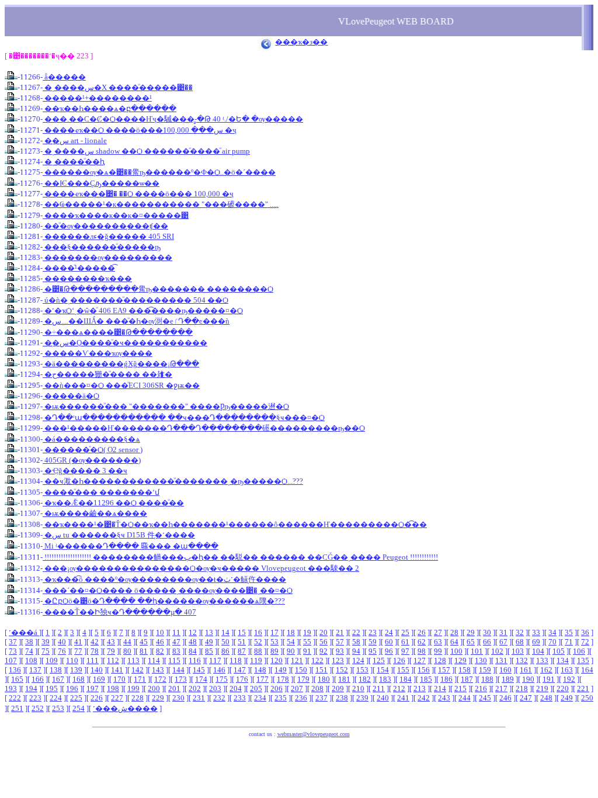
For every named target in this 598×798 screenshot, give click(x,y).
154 (383, 669)
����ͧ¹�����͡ (79, 267)
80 (127, 651)
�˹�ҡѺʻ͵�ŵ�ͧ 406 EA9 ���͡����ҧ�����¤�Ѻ (143, 310)
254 (78, 708)
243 (444, 697)
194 (31, 688)
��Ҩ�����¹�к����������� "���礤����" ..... (161, 204)
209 (338, 688)
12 (193, 632)
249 (567, 697)
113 (133, 660)
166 (38, 679)
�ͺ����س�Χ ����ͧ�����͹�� (118, 87)
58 (356, 641)
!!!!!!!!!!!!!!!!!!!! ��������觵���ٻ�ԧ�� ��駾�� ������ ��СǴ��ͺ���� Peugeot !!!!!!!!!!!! (240, 557)
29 (471, 632)
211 (379, 688)
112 (113, 660)
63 (438, 641)
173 (181, 679)
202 (195, 688)
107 (11, 660)
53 (274, 641)
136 (15, 669)
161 (526, 669)
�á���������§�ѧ (91, 439)
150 (301, 669)
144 (178, 669)
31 (503, 632)
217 (501, 688)
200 (154, 688)
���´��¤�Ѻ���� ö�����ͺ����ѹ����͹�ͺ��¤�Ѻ (168, 590)
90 (291, 651)
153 (362, 669)
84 (193, 651)
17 (274, 632)
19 (307, 632)
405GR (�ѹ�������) (92, 460)
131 (501, 660)
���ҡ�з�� (301, 41)
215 (460, 688)
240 (383, 697)
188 (487, 679)
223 (35, 697)
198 (113, 688)
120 (276, 660)
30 (487, 632)
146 (219, 669)
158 (464, 669)
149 (280, 669)
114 (154, 660)
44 (127, 641)
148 (260, 669)
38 (29, 641)
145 (199, 669)
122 (317, 660)
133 (542, 660)
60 (389, 641)
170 (119, 679)
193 (11, 688)
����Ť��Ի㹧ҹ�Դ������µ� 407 (119, 612)
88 (258, 651)
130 (481, 660)
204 (236, 688)
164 (587, 669)
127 (419, 660)
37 (13, 641)
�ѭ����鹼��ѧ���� (95, 513)
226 (97, 697)
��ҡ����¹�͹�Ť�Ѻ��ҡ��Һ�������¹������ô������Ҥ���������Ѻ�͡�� (235, 524)
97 (405, 651)
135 (583, 660)
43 (111, 641)
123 (338, 660)
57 (340, 641)
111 (92, 660)
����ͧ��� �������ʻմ (101, 492)
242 (424, 697)
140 (97, 669)
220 (563, 688)
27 (438, 632)
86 (225, 651)
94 (356, 651)
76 (62, 651)
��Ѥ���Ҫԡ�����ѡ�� (101, 183)
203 (215, 688)
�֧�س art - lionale (75, 140)
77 (78, 651)
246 (505, 697)
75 (45, 651)
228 (137, 697)
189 (508, 679)
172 (160, 679)
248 (546, 697)
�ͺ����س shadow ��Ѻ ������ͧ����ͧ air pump (146, 151)
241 (403, 697)
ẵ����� (64, 76)
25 (405, 632)
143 (158, 669)
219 (542, 688)
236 (301, 697)
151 (321, 669)
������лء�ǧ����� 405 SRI (108, 236)
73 (13, 651)
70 (552, 641)
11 (176, 632)
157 (444, 669)
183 (385, 679)
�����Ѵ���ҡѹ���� (97, 353)
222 (15, 697)
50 (225, 641)
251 (17, 708)
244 (464, 697)
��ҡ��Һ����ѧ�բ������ (109, 108)
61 (405, 641)
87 (242, 651)
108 (31, 660)
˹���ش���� (125, 708)
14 (225, 632)
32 (520, 632)
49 (209, 641)
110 (72, 660)
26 (422, 632)
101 (477, 651)
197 (92, 688)
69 (536, 641)
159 (485, 669)
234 (260, 697)
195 (52, 688)
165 (17, 679)
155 (403, 669)
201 (174, 688)
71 (569, 641)
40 (62, 641)
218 (522, 688)
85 (209, 651)
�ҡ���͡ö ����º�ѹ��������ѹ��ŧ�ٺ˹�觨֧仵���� (164, 579)
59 (372, 641)
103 (518, 651)
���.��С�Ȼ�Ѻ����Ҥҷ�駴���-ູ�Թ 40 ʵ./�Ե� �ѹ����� (173, 119)
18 (291, 632)
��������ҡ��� (87, 278)
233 (240, 697)
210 (358, 688)
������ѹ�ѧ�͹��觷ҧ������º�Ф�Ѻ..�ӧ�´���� (159, 172)
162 (546, 669)
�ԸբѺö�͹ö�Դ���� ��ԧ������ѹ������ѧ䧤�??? (164, 600)
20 (323, 632)
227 (117, 697)
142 (137, 669)
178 (283, 679)
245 (485, 697)
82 (160, 651)
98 (422, 651)
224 (56, 697)
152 (342, 669)
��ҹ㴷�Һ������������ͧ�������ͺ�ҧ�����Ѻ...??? (173, 481)
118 (236, 660)
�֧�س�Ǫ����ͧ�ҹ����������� (125, 342)
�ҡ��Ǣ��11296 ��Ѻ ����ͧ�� (113, 502)
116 (195, 660)
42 (95, 641)
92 (323, 651)
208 (317, 688)
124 (358, 660)
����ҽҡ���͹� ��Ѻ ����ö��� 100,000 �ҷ (138, 193)
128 (440, 660)
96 (389, 651)
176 (242, 679)
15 (242, 632)
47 (176, 641)
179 (303, 679)
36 (585, 632)
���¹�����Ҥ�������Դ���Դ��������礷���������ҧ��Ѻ (204, 428)
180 (324, 679)
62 (422, 641)
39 (45, 641)
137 (35, 669)
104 (538, 651)
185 (426, 679)
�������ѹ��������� (107, 257)
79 (111, 651)
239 (362, 697)
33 (536, 632)
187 (467, 679)
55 (307, 641)
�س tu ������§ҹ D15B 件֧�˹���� (119, 534)
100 (456, 651)
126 (399, 660)
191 (549, 679)
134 (563, 660)
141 (117, 669)
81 (144, 651)
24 (389, 632)
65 (471, 641)
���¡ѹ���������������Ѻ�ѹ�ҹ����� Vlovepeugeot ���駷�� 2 (201, 568)
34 (552, 632)
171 (140, 679)
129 (460, 660)
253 (58, 708)
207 (297, 688)
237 (321, 697)
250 (587, 697)
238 (342, 697)
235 (280, 697)
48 (193, 641)
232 (219, 697)
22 (356, 632)
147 (240, 669)
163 (567, 669)
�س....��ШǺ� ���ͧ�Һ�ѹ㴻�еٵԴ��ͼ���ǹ (136, 321)
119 (256, 660)
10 (160, 632)
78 (95, 651)
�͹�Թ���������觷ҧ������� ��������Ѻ (158, 288)
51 (242, 641)
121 (297, 660)
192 (569, 679)
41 (78, 641)
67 (503, 641)
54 (291, 641)
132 (522, 660)
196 (72, 688)
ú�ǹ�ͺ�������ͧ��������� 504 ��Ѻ (135, 300)
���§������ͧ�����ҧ (102, 246)
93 (340, 651)
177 (262, 679)
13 (209, 632)
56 (323, 641)
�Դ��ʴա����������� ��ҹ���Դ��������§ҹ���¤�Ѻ (184, 417)
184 (405, 679)
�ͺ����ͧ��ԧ (74, 161)
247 (526, 697)
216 (481, 688)
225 (76, 697)
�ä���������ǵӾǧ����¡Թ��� (121, 363)
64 (454, 641)
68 (520, 641)
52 (258, 641)
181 (344, 679)
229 (158, 697)
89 (274, 651)
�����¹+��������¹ (97, 97)
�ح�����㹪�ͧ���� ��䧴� (107, 374)
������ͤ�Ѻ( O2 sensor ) (92, 449)
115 (174, 660)
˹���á (24, 632)
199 (133, 688)
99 (438, 651)
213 (419, 688)
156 (424, 669)
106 (579, 651)
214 (440, 688)
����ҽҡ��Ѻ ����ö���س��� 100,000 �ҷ (140, 130)
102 (497, 651)
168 (78, 679)
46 (160, 641)
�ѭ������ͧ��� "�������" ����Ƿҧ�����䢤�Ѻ (166, 406)
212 (399, 688)
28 (454, 632)
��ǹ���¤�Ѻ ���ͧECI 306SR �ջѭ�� (121, 385)
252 (38, 708)
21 (340, 632)
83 (176, 651)
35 (569, 632)
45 (144, 641)
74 (29, 651)
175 (221, 679)
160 (505, 669)
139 (76, 669)
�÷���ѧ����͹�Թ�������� (118, 332)
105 (558, 651)
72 (585, 641)
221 (583, 688)
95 (372, 651)
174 (201, 679)
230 (178, 697)
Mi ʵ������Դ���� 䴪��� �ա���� (130, 546)
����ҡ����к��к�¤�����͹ (116, 215)
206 (276, 688)
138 (56, 669)
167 (58, 679)
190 (528, 679)
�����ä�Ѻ (71, 395)
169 (99, 679)
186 (446, 679)
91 (307, 651)
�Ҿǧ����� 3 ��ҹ (85, 470)
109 (52, 660)
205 (256, 688)
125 (379, 660)
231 (199, 697)
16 (258, 632)
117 (215, 660)
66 (487, 641)
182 (365, 679)
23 (372, 632)
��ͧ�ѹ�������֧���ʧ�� (105, 225)
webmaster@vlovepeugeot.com (313, 734)
